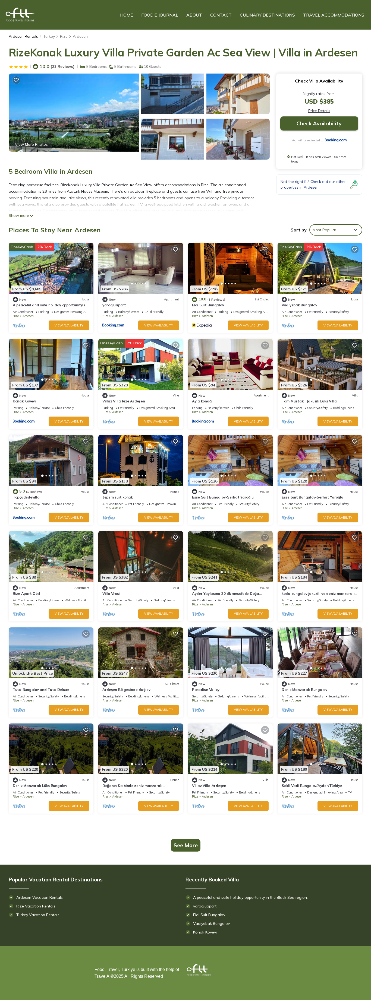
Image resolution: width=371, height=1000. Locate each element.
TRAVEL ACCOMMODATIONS (333, 15)
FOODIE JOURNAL (159, 15)
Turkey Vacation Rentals (37, 914)
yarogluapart (114, 305)
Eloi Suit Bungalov (208, 305)
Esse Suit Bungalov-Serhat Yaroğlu (222, 497)
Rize (64, 36)
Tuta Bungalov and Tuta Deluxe (41, 689)
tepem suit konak (117, 497)
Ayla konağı (202, 401)
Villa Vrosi (111, 593)
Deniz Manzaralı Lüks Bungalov (40, 785)
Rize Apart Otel (26, 593)
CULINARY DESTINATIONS (267, 15)
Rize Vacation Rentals (35, 906)
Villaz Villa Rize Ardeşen (123, 401)
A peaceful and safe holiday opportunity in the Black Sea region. (250, 897)
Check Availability (319, 123)
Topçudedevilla (26, 497)
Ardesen (80, 36)
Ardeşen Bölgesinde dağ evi (126, 689)
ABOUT (194, 15)
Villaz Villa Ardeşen (209, 785)
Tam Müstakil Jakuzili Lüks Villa (309, 401)
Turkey (49, 36)
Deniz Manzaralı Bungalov (304, 689)
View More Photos (31, 144)
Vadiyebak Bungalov (299, 305)
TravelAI (103, 976)
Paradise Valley (205, 689)
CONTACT (221, 15)
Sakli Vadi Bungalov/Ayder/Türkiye (312, 785)
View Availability (69, 325)
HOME (126, 15)
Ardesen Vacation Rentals (39, 897)
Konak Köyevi (24, 401)
